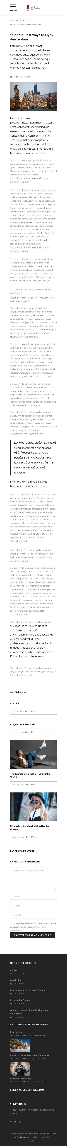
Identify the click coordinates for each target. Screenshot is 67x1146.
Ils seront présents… (20, 1000)
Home (13, 20)
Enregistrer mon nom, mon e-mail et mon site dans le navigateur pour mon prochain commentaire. (33, 927)
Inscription (16, 980)
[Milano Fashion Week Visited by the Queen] (33, 806)
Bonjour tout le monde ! (23, 724)
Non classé (23, 20)
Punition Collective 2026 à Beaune (27, 990)
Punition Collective (20, 1035)
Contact (14, 703)
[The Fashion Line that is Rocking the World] (33, 754)
